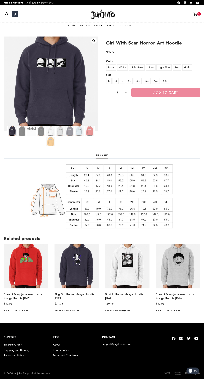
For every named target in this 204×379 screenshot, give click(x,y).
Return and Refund (15, 355)
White (122, 67)
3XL (147, 81)
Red (177, 67)
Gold (187, 67)
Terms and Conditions (65, 355)
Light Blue (164, 67)
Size (108, 75)
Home (72, 25)
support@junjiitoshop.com (117, 344)
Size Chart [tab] (102, 155)
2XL (138, 81)
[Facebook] (179, 2)
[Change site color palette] (15, 14)
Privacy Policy (61, 350)
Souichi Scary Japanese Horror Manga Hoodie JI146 (175, 296)
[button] (94, 41)
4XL (156, 81)
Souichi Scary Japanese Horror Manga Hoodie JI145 (23, 296)
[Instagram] (185, 2)
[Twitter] (191, 2)
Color (109, 61)
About (56, 344)
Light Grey (137, 67)
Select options (14, 310)
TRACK (98, 25)
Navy (150, 67)
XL (129, 81)
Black (111, 67)
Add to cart (165, 92)
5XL (165, 81)
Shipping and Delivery (16, 350)
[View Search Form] (6, 14)
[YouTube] (197, 2)
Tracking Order (13, 344)
